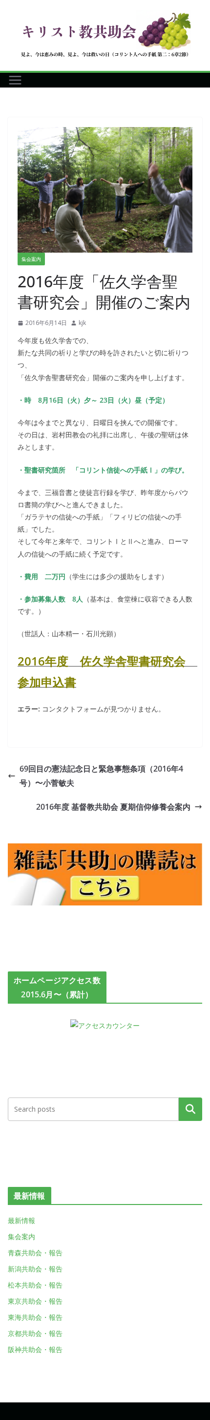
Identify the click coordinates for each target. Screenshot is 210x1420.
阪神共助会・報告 (35, 1349)
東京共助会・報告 (35, 1301)
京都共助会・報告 (35, 1333)
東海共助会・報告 (35, 1317)
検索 (190, 1109)
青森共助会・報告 (35, 1252)
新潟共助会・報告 (35, 1268)
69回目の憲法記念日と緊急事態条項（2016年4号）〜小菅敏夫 (101, 775)
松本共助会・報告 (35, 1285)
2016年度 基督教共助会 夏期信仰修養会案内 (113, 806)
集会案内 (31, 259)
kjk (82, 323)
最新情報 (21, 1220)
